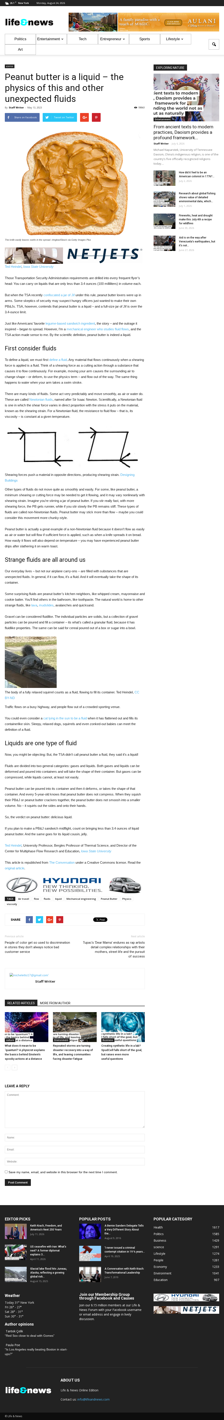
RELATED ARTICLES (21, 1003)
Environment (61, 1040)
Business (108, 1040)
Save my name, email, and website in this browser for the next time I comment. (63, 1172)
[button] (214, 44)
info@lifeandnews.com (93, 1399)
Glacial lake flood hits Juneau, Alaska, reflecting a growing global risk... (48, 1272)
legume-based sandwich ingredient (70, 323)
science (9, 66)
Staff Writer (16, 107)
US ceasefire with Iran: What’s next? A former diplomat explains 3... (48, 1250)
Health (158, 1227)
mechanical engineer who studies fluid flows (97, 329)
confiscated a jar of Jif (59, 295)
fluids (47, 898)
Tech (82, 39)
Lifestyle (173, 39)
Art (20, 49)
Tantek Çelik (14, 1331)
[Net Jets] (186, 1312)
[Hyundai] (186, 1300)
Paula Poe (13, 1345)
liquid (58, 898)
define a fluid (58, 360)
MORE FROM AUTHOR (55, 1003)
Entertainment (48, 39)
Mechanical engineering (81, 898)
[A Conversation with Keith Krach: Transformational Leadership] (90, 1274)
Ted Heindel (13, 266)
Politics (20, 39)
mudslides (46, 605)
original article (14, 868)
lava (34, 605)
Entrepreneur (110, 39)
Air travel (23, 898)
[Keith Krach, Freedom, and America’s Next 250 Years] (16, 1231)
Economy (160, 1267)
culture (10, 1040)
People (158, 1260)
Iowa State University (38, 266)
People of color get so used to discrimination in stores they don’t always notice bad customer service (37, 947)
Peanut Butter (109, 898)
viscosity (12, 904)
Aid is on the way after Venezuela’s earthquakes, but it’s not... (197, 241)
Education (161, 1280)
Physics (126, 898)
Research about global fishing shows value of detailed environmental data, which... (197, 197)
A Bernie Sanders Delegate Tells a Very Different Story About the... (124, 1229)
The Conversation (62, 862)
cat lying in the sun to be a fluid (65, 718)
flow (36, 898)
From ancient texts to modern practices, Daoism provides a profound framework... (183, 132)
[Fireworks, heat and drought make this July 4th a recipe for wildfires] (164, 221)
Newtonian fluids (41, 399)
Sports (144, 39)
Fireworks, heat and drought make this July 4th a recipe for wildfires (196, 219)
